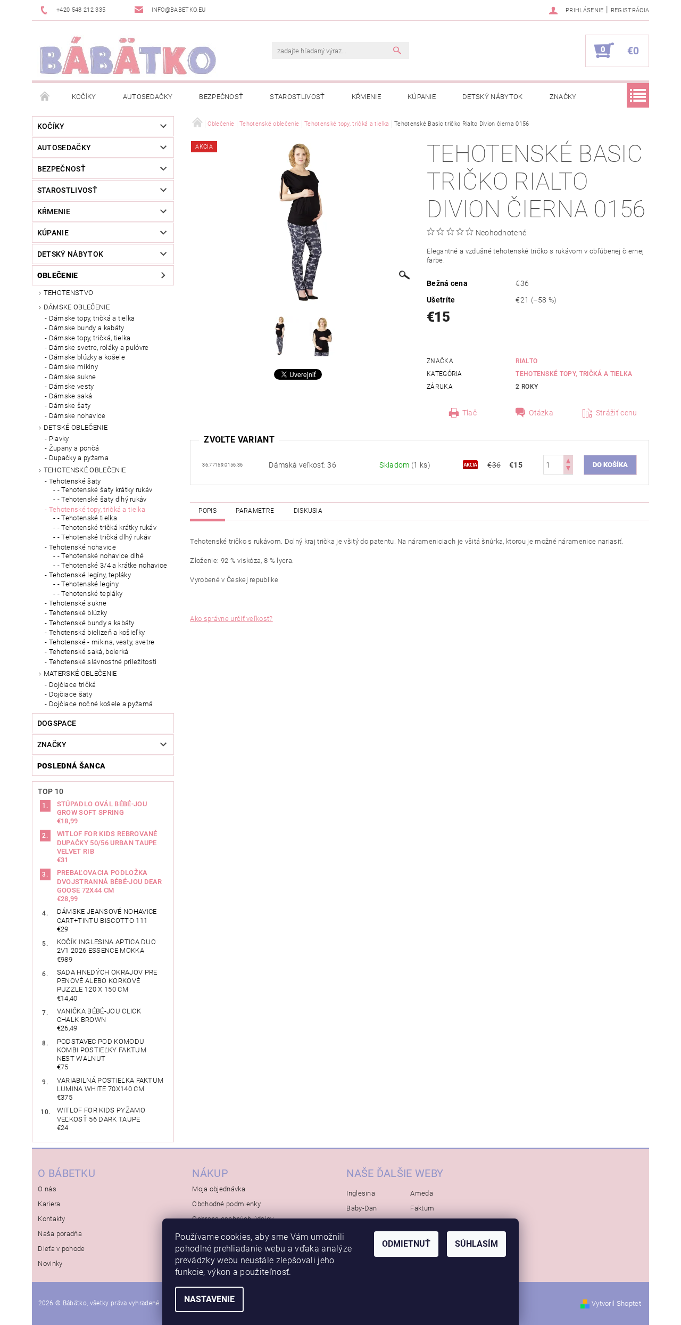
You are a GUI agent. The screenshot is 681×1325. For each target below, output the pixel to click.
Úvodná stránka (45, 97)
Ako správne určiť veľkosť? (231, 619)
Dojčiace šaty (70, 694)
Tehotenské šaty (75, 481)
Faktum (422, 1208)
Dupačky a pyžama (79, 458)
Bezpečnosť (221, 97)
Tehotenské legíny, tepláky (90, 575)
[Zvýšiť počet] (568, 460)
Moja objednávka (218, 1189)
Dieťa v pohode (61, 1249)
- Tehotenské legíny (88, 584)
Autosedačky (148, 97)
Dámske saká (71, 396)
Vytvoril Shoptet (616, 1303)
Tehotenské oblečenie (85, 470)
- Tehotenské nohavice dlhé (100, 556)
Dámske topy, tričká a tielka (92, 318)
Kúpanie (422, 97)
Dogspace (57, 723)
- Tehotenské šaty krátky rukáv (105, 490)
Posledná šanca (71, 766)
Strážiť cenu (616, 412)
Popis (207, 510)
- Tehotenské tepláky (89, 594)
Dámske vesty (71, 386)
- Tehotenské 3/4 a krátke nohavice (112, 565)
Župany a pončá (74, 448)
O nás (47, 1189)
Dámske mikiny (73, 367)
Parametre (255, 510)
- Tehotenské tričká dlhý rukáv (104, 537)
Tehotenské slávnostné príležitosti (103, 662)
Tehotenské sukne (77, 603)
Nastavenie (209, 1299)
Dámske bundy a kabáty (86, 328)
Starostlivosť (297, 97)
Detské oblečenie (75, 427)
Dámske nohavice (77, 416)
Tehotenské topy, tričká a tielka (97, 509)
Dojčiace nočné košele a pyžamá (101, 704)
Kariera (49, 1204)
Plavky (59, 439)
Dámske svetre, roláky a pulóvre (99, 347)
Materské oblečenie (80, 673)
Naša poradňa (60, 1234)
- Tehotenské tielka (87, 518)
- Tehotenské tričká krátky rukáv (106, 527)
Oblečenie (57, 275)
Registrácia (630, 10)
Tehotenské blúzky (78, 613)
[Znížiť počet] (568, 469)
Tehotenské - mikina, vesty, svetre (102, 642)
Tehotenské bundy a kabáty (92, 623)
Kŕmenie (366, 97)
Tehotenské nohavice (82, 547)
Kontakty (51, 1219)
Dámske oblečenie (77, 307)
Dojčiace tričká (72, 685)
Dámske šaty (70, 406)
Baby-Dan (361, 1208)
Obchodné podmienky (226, 1204)
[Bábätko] (127, 56)
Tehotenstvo (69, 293)
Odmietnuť (406, 1244)
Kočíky (84, 97)
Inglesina (360, 1193)
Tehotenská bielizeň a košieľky (97, 632)
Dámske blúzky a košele (87, 357)
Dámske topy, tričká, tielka (90, 338)
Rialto (526, 361)
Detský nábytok (492, 97)
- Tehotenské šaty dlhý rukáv (102, 499)
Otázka (541, 412)
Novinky (50, 1263)
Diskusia (308, 510)
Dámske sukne (72, 377)
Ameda (421, 1193)
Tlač (469, 412)
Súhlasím (476, 1244)
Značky (563, 97)
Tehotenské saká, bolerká (89, 652)
